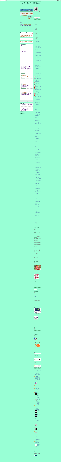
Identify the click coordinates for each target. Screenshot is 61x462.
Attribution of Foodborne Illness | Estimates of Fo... (38, 105)
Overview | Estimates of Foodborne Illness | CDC (37, 114)
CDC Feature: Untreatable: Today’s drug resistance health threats (26, 104)
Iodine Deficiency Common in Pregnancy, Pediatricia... (37, 190)
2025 (35, 24)
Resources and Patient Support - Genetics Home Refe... (37, 139)
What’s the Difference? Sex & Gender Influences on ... (37, 65)
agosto (35, 37)
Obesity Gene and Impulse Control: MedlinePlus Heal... (37, 186)
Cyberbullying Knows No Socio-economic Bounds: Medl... (38, 199)
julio (35, 38)
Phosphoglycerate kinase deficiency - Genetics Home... (37, 174)
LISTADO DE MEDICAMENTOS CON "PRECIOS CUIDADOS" (37, 439)
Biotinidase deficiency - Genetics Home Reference (38, 152)
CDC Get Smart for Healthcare (23, 110)
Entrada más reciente (22, 137)
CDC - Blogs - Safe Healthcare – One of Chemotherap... (38, 176)
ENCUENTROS (36, 423)
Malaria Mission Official (37, 177)
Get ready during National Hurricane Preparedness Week (38, 72)
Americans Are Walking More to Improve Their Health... (38, 55)
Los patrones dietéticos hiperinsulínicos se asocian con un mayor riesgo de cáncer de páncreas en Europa (38, 386)
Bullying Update (36, 214)
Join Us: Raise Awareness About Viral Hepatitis (38, 119)
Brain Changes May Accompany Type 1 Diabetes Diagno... (38, 203)
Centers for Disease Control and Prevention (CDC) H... (37, 68)
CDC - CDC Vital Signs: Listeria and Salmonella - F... (38, 92)
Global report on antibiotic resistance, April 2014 (27, 20)
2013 (35, 221)
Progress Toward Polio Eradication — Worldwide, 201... (38, 78)
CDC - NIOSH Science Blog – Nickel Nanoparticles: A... (37, 209)
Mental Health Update (37, 215)
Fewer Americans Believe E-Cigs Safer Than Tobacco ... (38, 200)
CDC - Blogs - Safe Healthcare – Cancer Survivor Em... (38, 118)
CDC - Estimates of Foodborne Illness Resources (37, 101)
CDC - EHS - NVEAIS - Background (37, 115)
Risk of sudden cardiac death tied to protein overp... (38, 128)
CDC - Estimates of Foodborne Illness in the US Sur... (37, 104)
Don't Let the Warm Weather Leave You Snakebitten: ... (38, 193)
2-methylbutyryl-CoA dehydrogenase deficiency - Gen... (37, 156)
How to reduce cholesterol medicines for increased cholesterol (38, 445)
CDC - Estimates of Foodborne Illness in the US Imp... (37, 108)
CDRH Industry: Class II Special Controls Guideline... (38, 132)
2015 (35, 32)
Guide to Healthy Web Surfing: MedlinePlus (37, 48)
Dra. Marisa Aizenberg (37, 401)
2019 (35, 29)
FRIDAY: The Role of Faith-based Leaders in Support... (38, 129)
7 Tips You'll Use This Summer (37, 175)
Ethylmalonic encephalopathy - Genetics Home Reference (37, 162)
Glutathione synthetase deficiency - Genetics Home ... (38, 167)
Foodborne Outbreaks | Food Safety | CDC (37, 84)
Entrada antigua (31, 137)
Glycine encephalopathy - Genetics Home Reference (37, 166)
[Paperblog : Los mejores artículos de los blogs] (35, 289)
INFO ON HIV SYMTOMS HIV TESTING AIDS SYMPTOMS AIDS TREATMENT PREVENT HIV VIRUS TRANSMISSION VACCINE (37, 442)
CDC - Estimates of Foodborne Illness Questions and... (37, 102)
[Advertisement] (25, 133)
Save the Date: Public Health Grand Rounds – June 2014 (37, 46)
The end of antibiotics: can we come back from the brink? (30, 16)
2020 (35, 28)
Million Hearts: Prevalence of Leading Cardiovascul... (37, 83)
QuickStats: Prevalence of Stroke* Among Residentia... (38, 73)
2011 (35, 223)
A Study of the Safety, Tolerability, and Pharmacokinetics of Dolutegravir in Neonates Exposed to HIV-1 (38, 371)
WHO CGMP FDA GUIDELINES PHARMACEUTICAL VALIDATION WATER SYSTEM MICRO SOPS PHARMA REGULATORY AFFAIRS (38, 409)
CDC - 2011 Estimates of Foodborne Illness (37, 110)
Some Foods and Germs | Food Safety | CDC (37, 91)
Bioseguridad (36, 381)
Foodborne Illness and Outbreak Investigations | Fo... (38, 98)
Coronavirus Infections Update (37, 216)
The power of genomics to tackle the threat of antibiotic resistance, (25, 28)
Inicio (26, 137)
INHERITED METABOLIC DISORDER (37, 148)
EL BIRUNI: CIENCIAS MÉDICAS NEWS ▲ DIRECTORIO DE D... (37, 41)
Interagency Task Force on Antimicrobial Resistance (25, 108)
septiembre (36, 36)
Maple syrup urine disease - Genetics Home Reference (37, 163)
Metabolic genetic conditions (37, 147)
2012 (35, 222)
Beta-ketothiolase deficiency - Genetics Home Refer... (37, 151)
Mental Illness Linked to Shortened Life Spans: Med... (37, 204)
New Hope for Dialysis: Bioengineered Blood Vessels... (38, 180)
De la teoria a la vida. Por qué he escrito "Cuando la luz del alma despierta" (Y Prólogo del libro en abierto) (38, 398)
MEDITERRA (36, 447)
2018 (35, 30)
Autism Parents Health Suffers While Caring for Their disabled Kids (39, 429)
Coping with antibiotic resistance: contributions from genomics (25, 25)
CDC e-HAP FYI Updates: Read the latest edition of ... (37, 136)
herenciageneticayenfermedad (37, 385)
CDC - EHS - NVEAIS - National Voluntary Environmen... (38, 111)
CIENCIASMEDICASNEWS (30, 2)
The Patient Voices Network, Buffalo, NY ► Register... (37, 71)
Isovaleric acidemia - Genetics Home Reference (37, 159)
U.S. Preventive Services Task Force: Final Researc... (37, 120)
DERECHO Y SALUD (37, 388)
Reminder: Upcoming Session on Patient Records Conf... (38, 178)
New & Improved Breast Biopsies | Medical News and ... (38, 183)
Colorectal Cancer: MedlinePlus (38, 47)
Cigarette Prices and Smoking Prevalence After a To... (37, 80)
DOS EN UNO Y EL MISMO (37, 406)
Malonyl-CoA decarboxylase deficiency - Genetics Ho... (37, 149)
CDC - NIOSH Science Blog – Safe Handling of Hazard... (38, 207)
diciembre (36, 34)
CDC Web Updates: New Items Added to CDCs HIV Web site (38, 131)
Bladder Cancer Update (37, 211)
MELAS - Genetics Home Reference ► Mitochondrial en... (37, 172)
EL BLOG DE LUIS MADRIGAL (36, 406)
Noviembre (35, 418)
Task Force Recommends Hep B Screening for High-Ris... (37, 184)
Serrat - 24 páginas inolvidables (38, 424)
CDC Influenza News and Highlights (37, 69)
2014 (35, 33)
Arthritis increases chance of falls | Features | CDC (38, 58)
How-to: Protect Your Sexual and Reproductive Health (38, 138)
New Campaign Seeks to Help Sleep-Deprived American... (37, 201)
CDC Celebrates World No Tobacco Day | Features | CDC (38, 60)
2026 (35, 23)
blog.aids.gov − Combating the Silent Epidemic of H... (37, 135)
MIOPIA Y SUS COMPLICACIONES (39, 414)
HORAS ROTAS (36, 392)
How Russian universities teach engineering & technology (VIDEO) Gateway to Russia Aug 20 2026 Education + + (37, 374)
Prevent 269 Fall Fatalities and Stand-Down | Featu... (37, 57)
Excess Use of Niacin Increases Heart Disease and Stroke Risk (38, 411)
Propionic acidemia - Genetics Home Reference (37, 160)
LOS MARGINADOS (36, 376)
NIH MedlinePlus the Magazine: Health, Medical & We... (38, 123)
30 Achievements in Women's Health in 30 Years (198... (37, 61)
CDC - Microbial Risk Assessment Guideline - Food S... (38, 95)
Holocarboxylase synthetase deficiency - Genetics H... (37, 165)
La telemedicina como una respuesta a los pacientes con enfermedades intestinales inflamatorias (38, 403)
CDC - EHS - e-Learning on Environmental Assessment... (37, 112)
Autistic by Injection (36, 427)
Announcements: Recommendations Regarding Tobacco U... (38, 77)
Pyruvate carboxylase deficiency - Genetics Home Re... (38, 154)
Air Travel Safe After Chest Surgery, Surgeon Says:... (37, 196)
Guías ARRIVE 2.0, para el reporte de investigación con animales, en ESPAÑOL (38, 383)
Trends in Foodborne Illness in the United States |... (38, 107)
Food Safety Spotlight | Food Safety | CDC (37, 94)
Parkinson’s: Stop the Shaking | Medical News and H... (37, 181)
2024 (35, 25)
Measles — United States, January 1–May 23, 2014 (38, 125)
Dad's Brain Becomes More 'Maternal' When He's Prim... (37, 188)
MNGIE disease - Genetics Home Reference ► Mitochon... (38, 169)
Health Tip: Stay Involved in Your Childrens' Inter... (38, 191)
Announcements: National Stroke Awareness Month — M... (38, 75)
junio (35, 39)
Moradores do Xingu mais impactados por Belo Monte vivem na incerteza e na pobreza (37, 437)
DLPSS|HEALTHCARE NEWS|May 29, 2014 (37, 122)
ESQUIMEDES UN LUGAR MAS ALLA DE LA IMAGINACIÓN (38, 431)
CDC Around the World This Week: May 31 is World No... (37, 50)
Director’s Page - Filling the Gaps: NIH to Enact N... (38, 66)
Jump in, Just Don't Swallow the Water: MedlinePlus (37, 194)
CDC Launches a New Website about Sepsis (37, 126)
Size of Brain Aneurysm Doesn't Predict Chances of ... (37, 206)
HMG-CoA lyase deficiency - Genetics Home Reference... (37, 157)
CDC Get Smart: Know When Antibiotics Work (24, 109)
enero (35, 220)
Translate (38, 18)
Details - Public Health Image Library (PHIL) (37, 51)
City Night (38, 420)
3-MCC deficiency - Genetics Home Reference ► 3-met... (37, 170)
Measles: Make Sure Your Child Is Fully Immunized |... (38, 54)
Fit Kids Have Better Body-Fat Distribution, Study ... (37, 197)
